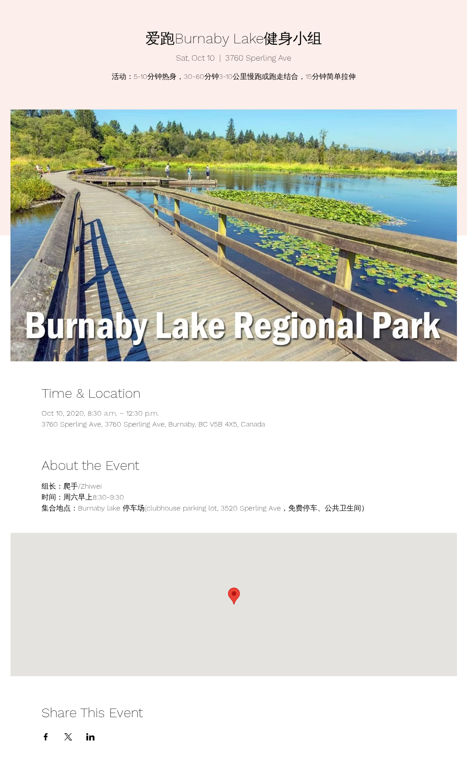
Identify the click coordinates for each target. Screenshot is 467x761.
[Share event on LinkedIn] (90, 736)
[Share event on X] (68, 736)
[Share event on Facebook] (46, 736)
